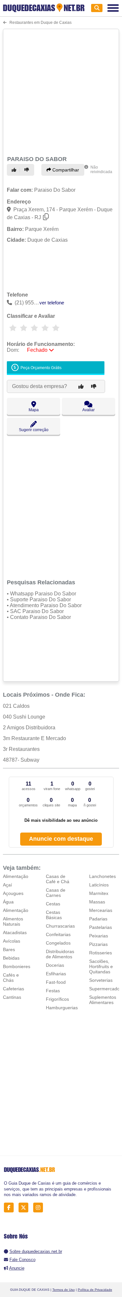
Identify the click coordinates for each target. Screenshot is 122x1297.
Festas (53, 990)
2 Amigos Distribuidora (29, 727)
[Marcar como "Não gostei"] (27, 170)
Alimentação (15, 876)
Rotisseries (100, 952)
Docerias (55, 965)
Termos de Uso (63, 1289)
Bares (9, 949)
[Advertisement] (61, 91)
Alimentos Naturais (13, 921)
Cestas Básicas (54, 915)
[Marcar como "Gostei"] (15, 170)
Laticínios (99, 884)
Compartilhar (65, 169)
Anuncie (16, 1268)
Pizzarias (98, 944)
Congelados (58, 943)
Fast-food (56, 982)
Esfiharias (56, 973)
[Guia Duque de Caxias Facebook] (10, 1207)
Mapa (34, 410)
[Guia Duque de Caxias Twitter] (25, 1207)
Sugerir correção (33, 430)
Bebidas (11, 958)
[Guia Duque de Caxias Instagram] (40, 1207)
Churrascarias (60, 926)
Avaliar (88, 410)
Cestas (53, 903)
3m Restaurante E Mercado (34, 738)
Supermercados (105, 988)
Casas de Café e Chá (57, 879)
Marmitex (98, 893)
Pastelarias (100, 927)
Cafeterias (13, 988)
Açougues (13, 893)
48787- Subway (21, 760)
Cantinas (12, 997)
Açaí (7, 884)
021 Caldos (16, 706)
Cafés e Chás (11, 977)
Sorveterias (101, 980)
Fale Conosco (22, 1259)
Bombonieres (16, 966)
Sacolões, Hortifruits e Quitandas (101, 966)
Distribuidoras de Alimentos (60, 954)
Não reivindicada (101, 169)
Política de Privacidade (95, 1289)
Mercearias (100, 910)
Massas (97, 901)
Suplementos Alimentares (102, 1000)
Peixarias (98, 935)
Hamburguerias (62, 1007)
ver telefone (51, 302)
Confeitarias (58, 934)
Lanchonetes (102, 876)
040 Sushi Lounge (24, 717)
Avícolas (11, 941)
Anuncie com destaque (61, 838)
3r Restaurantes (21, 749)
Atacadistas (15, 932)
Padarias (98, 918)
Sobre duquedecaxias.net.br (35, 1251)
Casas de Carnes (55, 892)
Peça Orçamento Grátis (40, 367)
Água (8, 901)
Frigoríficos (57, 999)
